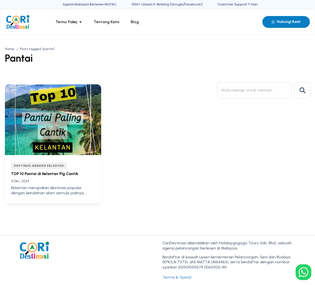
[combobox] (254, 90)
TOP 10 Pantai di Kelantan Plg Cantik (44, 173)
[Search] (302, 90)
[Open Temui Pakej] (80, 22)
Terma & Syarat (177, 277)
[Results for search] (254, 101)
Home (9, 49)
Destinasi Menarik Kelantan (39, 165)
